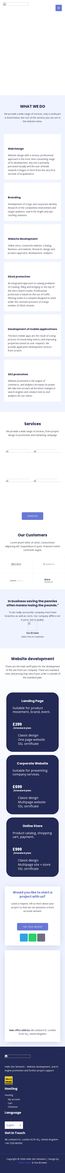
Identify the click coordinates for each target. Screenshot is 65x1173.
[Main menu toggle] (59, 8)
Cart (10, 1103)
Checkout (13, 1106)
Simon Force (24, 1162)
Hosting (9, 1095)
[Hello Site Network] (15, 8)
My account (14, 1099)
